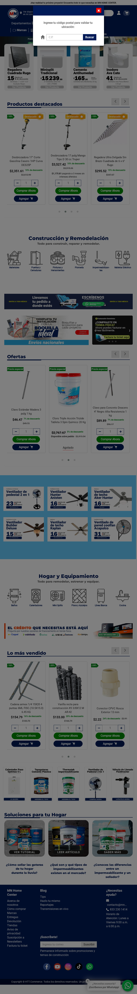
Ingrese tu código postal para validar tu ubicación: (68, 25)
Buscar (89, 37)
